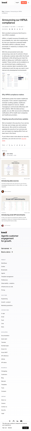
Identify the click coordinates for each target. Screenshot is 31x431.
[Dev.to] (22, 145)
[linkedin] (17, 421)
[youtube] (21, 421)
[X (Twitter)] (9, 145)
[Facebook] (14, 145)
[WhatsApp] (25, 145)
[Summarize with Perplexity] (15, 29)
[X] (10, 421)
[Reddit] (17, 145)
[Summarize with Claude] (12, 29)
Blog (3, 11)
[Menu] (28, 2)
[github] (14, 421)
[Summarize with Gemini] (17, 29)
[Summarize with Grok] (22, 29)
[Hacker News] (20, 145)
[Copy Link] (7, 145)
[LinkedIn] (12, 145)
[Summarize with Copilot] (20, 29)
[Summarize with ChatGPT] (10, 29)
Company (7, 11)
